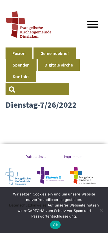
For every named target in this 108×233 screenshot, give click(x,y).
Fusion (18, 53)
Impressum (73, 156)
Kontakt (21, 76)
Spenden (21, 65)
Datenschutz (36, 156)
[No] (101, 210)
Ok (55, 225)
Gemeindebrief (54, 53)
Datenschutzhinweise (28, 205)
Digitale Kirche (59, 65)
